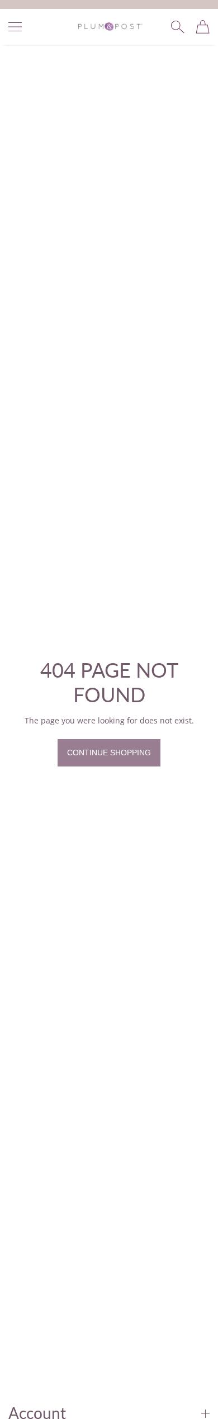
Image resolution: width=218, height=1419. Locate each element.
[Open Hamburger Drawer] (15, 27)
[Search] (177, 27)
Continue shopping (109, 752)
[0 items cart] (203, 27)
